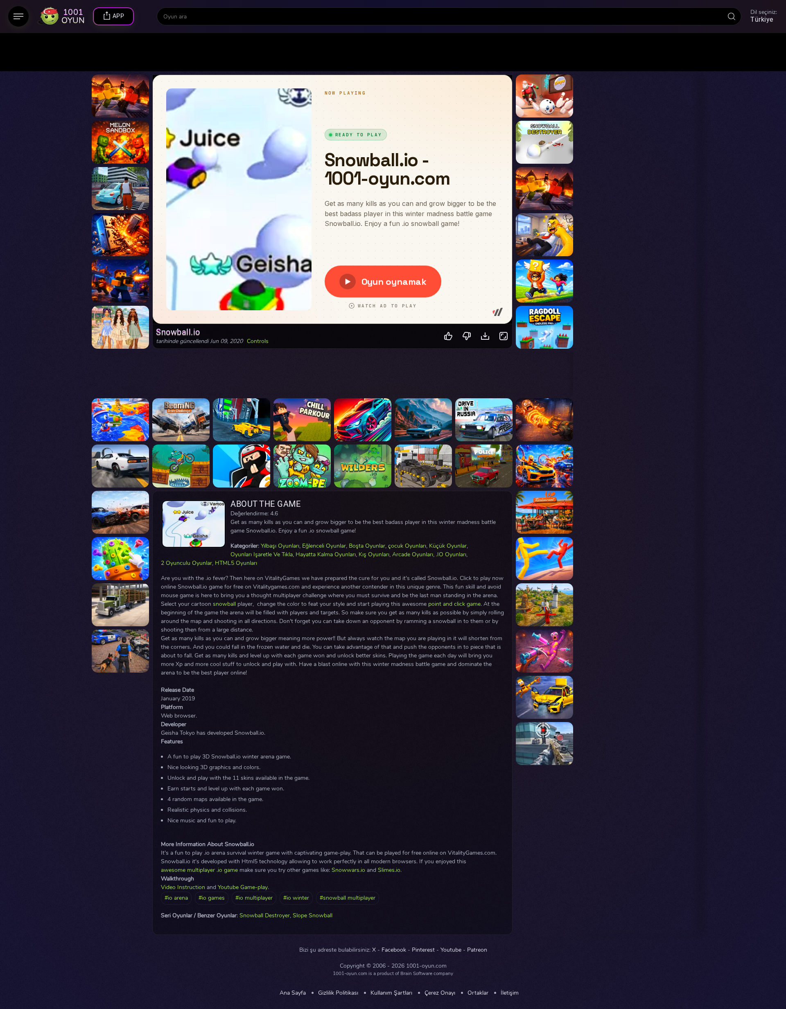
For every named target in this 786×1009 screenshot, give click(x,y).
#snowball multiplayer (347, 898)
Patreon (477, 950)
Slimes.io (389, 870)
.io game (227, 870)
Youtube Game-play (243, 887)
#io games (212, 898)
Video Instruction (183, 887)
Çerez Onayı (440, 993)
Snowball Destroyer (264, 915)
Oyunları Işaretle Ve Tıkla (261, 554)
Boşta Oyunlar (367, 546)
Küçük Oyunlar (448, 546)
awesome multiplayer (188, 870)
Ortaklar (478, 993)
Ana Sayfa (293, 993)
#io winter (296, 898)
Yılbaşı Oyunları (280, 546)
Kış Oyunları (374, 554)
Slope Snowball (312, 915)
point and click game (454, 604)
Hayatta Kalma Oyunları (326, 554)
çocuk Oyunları (407, 546)
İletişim (510, 993)
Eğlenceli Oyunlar (324, 546)
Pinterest (423, 950)
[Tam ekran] (504, 336)
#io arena (176, 898)
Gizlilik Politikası (338, 993)
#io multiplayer (254, 898)
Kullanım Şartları (391, 993)
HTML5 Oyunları (236, 563)
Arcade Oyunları (412, 554)
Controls (258, 341)
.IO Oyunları (451, 554)
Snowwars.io (348, 870)
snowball (224, 604)
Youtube (450, 950)
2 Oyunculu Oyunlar (186, 563)
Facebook (394, 950)
